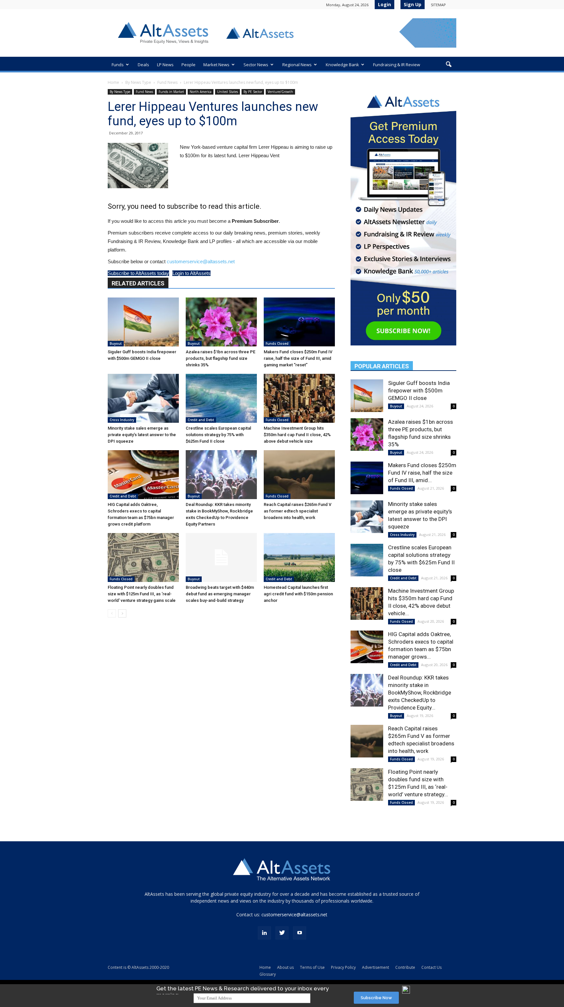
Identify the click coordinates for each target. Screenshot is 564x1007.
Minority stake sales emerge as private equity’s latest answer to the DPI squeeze (142, 435)
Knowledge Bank (342, 65)
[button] (448, 64)
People (188, 65)
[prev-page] (112, 613)
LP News (165, 65)
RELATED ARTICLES (138, 283)
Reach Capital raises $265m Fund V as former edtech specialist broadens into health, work (297, 511)
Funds (118, 65)
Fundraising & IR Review (396, 65)
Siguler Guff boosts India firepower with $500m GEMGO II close (419, 390)
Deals (143, 65)
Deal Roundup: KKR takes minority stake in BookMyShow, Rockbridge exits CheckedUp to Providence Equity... (419, 692)
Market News (216, 65)
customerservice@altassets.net (201, 261)
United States (227, 91)
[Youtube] (299, 932)
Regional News (297, 65)
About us (285, 967)
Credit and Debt (201, 420)
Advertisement (375, 967)
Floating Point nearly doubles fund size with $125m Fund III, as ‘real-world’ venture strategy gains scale (142, 594)
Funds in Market (171, 91)
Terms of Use (312, 967)
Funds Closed (277, 343)
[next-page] (122, 613)
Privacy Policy (343, 967)
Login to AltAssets (191, 273)
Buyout (116, 343)
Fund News (167, 82)
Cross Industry (122, 420)
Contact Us (431, 967)
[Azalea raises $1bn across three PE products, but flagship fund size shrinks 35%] (221, 322)
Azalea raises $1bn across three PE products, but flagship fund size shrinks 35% (220, 358)
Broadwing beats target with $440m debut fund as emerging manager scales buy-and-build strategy (220, 594)
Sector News (255, 65)
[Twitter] (282, 932)
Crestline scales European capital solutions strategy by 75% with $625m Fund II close (218, 435)
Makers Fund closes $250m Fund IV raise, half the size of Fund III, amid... (422, 472)
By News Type (138, 82)
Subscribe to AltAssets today (138, 273)
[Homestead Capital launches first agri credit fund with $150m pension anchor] (299, 557)
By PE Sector (252, 91)
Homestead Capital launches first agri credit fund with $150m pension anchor (298, 594)
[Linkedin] (264, 932)
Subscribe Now (376, 997)
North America (201, 91)
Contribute (405, 967)
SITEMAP (438, 4)
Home (113, 82)
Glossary (267, 974)
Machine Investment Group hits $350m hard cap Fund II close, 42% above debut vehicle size (297, 435)
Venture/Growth (280, 91)
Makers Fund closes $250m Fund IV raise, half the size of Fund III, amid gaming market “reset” (298, 358)
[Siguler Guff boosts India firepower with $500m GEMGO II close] (143, 322)
